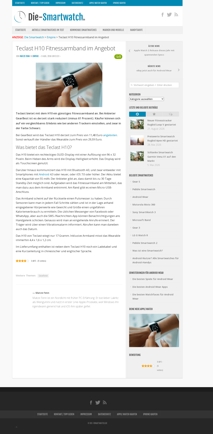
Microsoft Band (141, 220)
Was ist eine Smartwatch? (147, 250)
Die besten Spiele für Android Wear (152, 279)
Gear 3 (136, 227)
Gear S (136, 181)
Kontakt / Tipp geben (40, 3)
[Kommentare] (170, 114)
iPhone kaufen (119, 3)
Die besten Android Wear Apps (150, 286)
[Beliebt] (154, 114)
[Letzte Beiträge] (137, 114)
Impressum (60, 3)
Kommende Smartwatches (83, 30)
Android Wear (140, 196)
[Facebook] (162, 14)
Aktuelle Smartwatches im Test (48, 30)
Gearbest (43, 275)
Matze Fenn (25, 56)
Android (44, 174)
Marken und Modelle (113, 30)
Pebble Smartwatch (143, 189)
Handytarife (136, 30)
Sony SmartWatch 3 (144, 212)
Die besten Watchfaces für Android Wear (152, 296)
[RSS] (176, 14)
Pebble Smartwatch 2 (144, 243)
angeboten (110, 135)
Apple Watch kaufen (98, 3)
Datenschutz (77, 3)
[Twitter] (169, 14)
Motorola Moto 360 (143, 204)
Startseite (20, 3)
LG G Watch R (140, 235)
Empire (36, 56)
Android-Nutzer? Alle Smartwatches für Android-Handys (155, 260)
